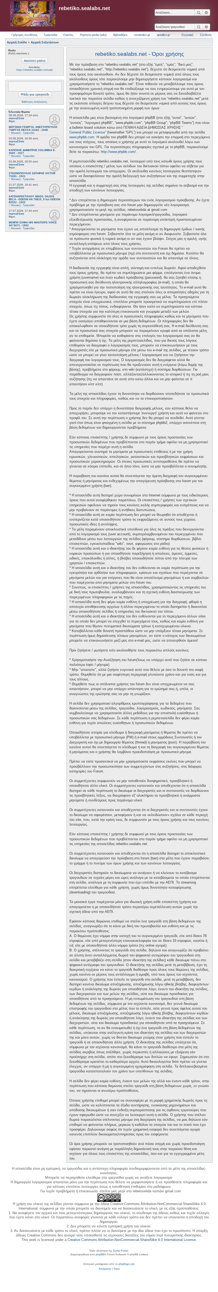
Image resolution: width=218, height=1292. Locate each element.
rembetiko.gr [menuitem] (142, 34)
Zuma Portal (120, 1250)
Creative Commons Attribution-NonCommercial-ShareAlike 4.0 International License (132, 1240)
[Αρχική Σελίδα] (33, 14)
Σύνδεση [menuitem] (205, 34)
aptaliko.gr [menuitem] (163, 34)
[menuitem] (105, 1268)
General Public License (87, 132)
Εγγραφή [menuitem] (187, 34)
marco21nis (16, 118)
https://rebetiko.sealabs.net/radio (34, 70)
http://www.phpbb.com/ (118, 152)
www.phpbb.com (81, 137)
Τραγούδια (50, 34)
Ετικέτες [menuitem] (68, 34)
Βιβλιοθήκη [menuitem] (120, 34)
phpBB (100, 1254)
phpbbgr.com (127, 1263)
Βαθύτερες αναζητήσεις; (35, 102)
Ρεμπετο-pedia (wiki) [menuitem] (93, 34)
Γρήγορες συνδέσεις (24, 34)
